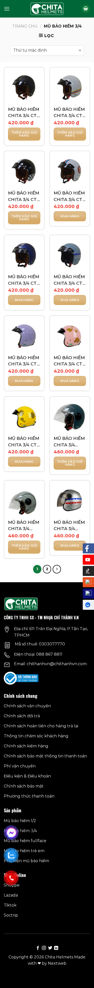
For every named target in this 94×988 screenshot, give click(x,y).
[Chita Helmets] (47, 9)
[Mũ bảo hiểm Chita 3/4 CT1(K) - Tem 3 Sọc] (70, 417)
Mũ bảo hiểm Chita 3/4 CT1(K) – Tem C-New (23, 526)
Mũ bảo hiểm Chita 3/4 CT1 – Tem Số (69, 196)
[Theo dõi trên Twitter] (50, 948)
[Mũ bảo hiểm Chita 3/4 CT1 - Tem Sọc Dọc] (24, 255)
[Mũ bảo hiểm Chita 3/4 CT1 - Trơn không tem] (24, 336)
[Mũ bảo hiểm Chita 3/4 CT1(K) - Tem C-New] (24, 500)
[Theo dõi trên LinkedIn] (56, 948)
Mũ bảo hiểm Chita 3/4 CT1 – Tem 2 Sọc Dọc (23, 113)
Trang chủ (25, 26)
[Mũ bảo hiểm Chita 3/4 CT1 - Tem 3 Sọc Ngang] (70, 87)
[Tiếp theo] (57, 569)
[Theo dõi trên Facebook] (38, 948)
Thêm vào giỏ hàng (24, 134)
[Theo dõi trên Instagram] (44, 948)
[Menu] (7, 9)
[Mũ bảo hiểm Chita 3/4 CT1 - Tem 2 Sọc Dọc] (24, 87)
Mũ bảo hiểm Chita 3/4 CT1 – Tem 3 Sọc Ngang (69, 113)
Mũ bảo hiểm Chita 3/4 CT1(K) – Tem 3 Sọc (70, 442)
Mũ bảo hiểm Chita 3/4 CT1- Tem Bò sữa (70, 361)
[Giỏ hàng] (86, 9)
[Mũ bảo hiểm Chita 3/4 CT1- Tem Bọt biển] (24, 417)
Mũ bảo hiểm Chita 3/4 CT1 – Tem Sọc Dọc (23, 280)
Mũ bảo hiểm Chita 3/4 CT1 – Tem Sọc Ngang (69, 280)
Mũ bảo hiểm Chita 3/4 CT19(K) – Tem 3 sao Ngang (69, 526)
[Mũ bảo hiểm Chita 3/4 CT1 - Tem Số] (70, 171)
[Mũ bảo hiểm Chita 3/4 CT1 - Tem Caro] (24, 171)
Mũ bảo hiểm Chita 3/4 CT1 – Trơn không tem (23, 361)
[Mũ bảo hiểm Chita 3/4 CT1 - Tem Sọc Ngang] (70, 255)
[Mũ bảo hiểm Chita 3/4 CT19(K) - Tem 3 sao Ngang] (70, 500)
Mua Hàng (69, 216)
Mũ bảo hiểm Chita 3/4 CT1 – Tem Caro (23, 196)
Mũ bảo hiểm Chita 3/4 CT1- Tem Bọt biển (24, 442)
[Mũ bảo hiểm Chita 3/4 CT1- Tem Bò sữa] (70, 336)
